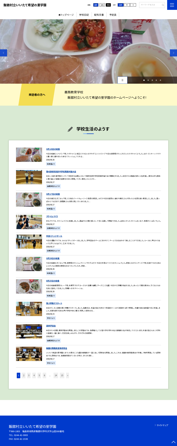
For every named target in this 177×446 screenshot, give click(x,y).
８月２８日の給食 (53, 149)
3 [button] (152, 80)
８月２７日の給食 (53, 194)
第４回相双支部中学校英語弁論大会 (61, 171)
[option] (88, 51)
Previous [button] (3, 52)
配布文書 (99, 14)
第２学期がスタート (54, 303)
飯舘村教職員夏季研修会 (56, 348)
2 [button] (148, 80)
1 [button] (144, 80)
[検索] (162, 5)
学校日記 (84, 14)
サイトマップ (162, 425)
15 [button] (62, 375)
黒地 (108, 5)
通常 (95, 5)
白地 (102, 5)
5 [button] (160, 80)
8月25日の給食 (52, 280)
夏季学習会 (51, 325)
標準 (120, 5)
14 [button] (56, 375)
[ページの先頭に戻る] (173, 442)
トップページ (67, 14)
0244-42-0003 (21, 435)
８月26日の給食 (52, 258)
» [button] (67, 375)
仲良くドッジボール (54, 236)
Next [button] (173, 52)
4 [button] (156, 80)
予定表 (113, 14)
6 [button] (44, 375)
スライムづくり (52, 216)
